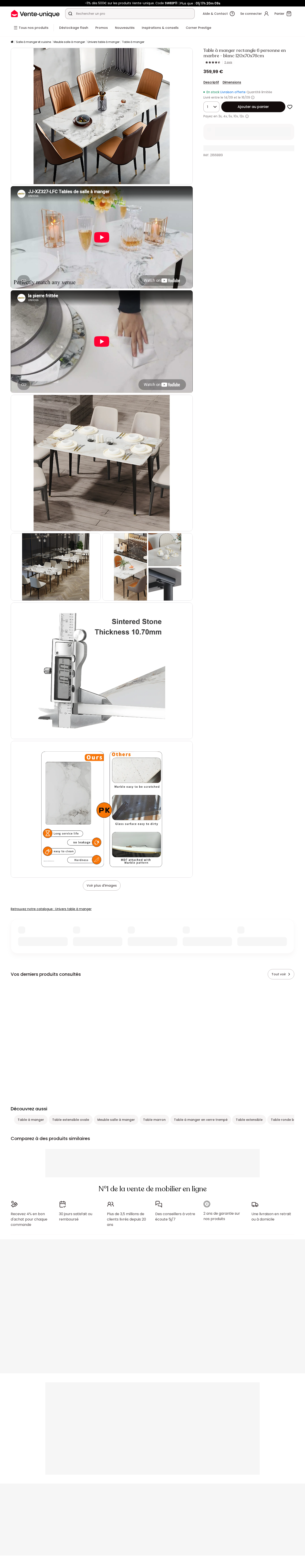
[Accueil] (12, 42)
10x (236, 116)
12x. (242, 116)
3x (220, 116)
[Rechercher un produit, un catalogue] (70, 14)
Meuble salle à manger (69, 42)
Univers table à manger (103, 42)
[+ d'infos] (247, 116)
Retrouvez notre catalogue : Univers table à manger (51, 909)
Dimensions (232, 82)
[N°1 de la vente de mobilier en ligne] (35, 13)
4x (225, 116)
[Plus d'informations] (253, 97)
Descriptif (211, 82)
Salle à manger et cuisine (33, 42)
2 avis (228, 62)
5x (230, 116)
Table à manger (133, 42)
